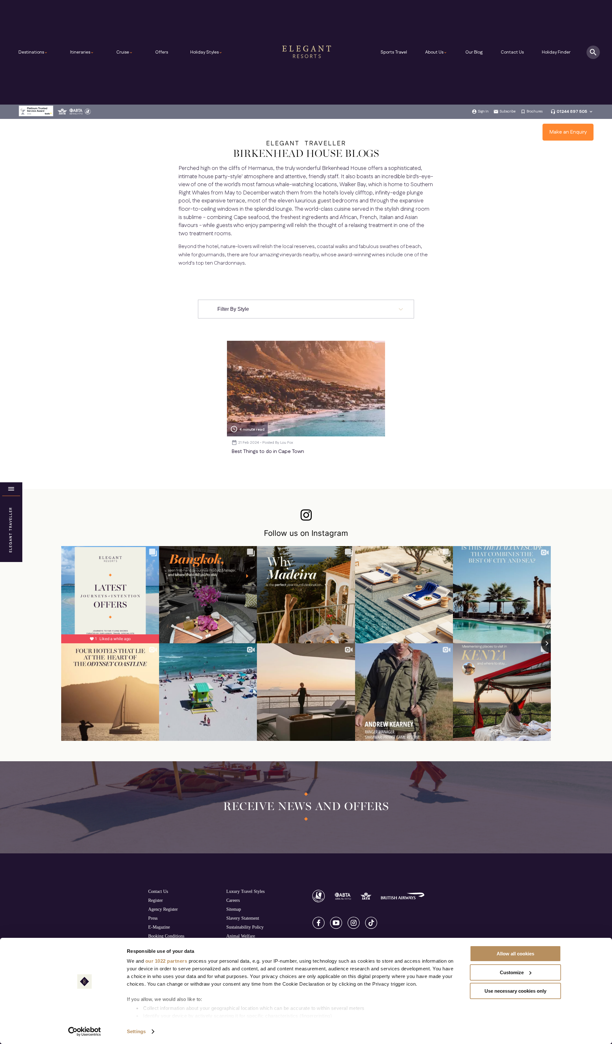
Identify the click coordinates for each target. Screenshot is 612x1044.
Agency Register (163, 909)
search (593, 52)
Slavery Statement (242, 918)
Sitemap (233, 909)
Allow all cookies (515, 953)
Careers (233, 900)
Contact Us (512, 52)
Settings (136, 1031)
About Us (436, 52)
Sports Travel (394, 52)
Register (155, 900)
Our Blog (474, 52)
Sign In (483, 111)
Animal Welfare (240, 935)
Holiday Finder (556, 52)
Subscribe (507, 111)
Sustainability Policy (245, 927)
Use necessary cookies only (515, 991)
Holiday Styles (206, 52)
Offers (161, 52)
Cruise (124, 52)
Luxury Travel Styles (245, 891)
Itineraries (82, 52)
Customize (512, 972)
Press (152, 918)
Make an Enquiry (568, 132)
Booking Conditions (166, 935)
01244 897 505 (572, 111)
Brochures (535, 111)
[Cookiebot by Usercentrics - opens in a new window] (85, 1031)
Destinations (33, 52)
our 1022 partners (166, 961)
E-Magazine (159, 927)
